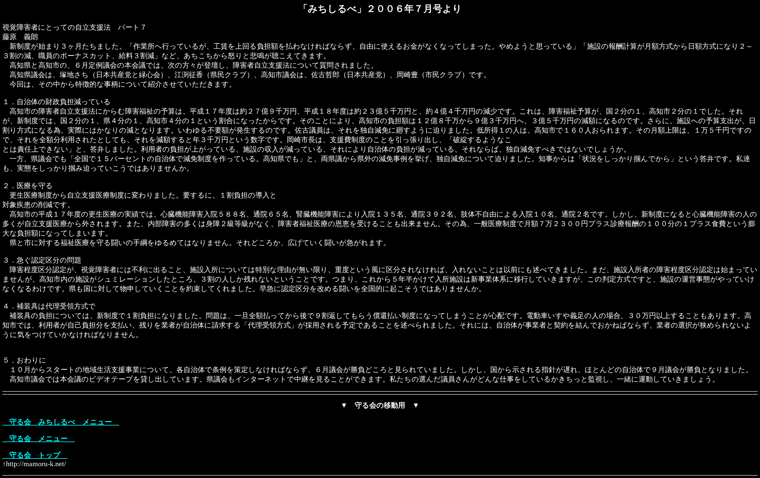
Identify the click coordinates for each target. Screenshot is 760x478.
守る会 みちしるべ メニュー (60, 422)
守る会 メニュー (38, 438)
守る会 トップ (35, 455)
